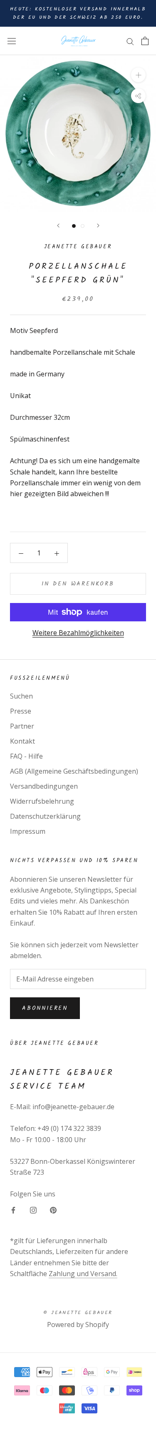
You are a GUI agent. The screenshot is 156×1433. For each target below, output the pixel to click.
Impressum (27, 831)
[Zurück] (58, 225)
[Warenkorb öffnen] (145, 41)
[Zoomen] (138, 75)
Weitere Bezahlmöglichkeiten (78, 632)
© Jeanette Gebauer (77, 1313)
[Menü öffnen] (11, 40)
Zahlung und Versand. (83, 1273)
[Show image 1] (74, 226)
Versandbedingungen (44, 786)
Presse (20, 711)
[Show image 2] (82, 226)
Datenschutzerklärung (45, 816)
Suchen (21, 696)
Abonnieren (45, 1008)
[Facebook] (13, 1209)
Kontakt (22, 741)
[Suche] (130, 41)
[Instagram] (33, 1209)
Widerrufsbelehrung (42, 801)
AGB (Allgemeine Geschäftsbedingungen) (74, 771)
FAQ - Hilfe (26, 756)
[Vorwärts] (98, 225)
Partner (22, 726)
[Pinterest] (53, 1209)
